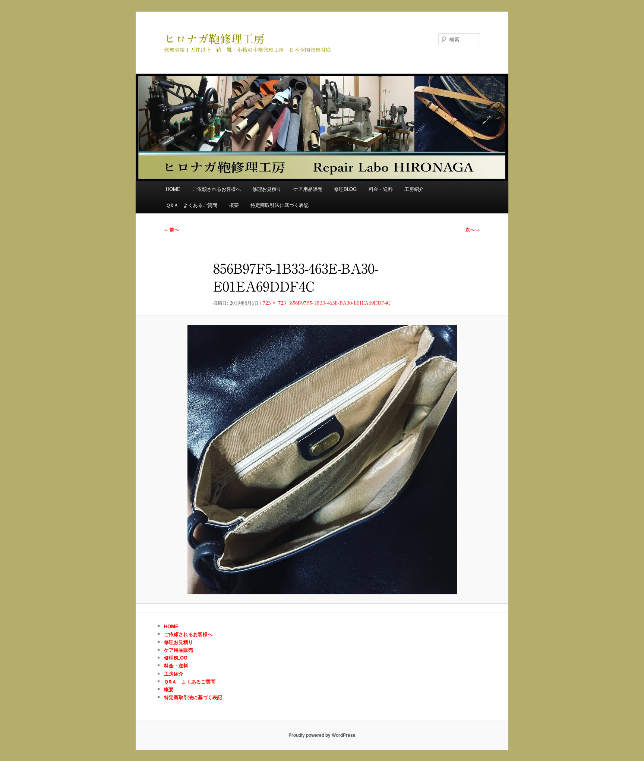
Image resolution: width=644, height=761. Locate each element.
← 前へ (171, 229)
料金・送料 (381, 188)
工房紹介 (414, 188)
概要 (234, 204)
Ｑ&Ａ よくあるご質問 (191, 204)
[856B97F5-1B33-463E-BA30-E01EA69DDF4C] (322, 459)
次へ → (472, 229)
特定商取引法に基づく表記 (279, 204)
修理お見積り (266, 188)
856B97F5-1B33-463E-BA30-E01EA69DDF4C (340, 303)
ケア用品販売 (307, 188)
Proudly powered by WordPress (322, 735)
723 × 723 (274, 303)
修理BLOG (345, 188)
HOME (173, 188)
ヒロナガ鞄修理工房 (214, 39)
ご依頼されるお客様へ (216, 188)
